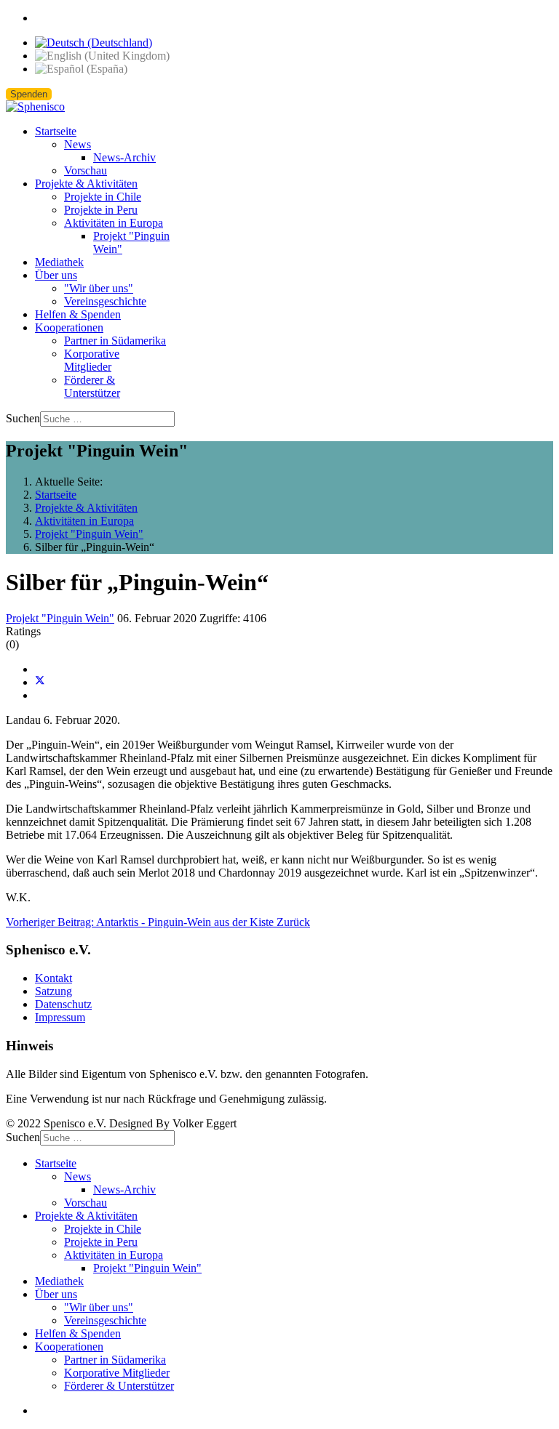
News (77, 144)
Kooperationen (69, 327)
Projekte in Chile (102, 196)
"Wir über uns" (98, 288)
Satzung (53, 991)
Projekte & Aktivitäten (86, 183)
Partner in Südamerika (115, 340)
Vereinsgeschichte (105, 301)
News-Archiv (124, 157)
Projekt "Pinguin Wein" (60, 618)
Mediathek (59, 262)
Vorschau (85, 170)
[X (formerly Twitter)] (40, 682)
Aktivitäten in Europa (113, 223)
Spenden (28, 94)
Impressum (60, 1017)
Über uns (56, 275)
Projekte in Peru (101, 210)
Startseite (55, 131)
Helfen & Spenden (78, 314)
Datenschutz (63, 1004)
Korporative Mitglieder (91, 360)
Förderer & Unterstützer (92, 386)
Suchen (23, 418)
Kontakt (53, 978)
